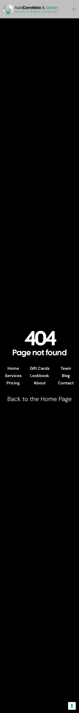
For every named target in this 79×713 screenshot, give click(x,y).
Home (13, 368)
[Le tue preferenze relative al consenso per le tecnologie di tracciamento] (72, 706)
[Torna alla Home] (31, 9)
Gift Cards (39, 368)
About (40, 383)
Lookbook (39, 375)
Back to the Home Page (39, 399)
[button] (74, 9)
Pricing (13, 383)
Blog (66, 375)
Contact (66, 383)
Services (13, 375)
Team (66, 368)
